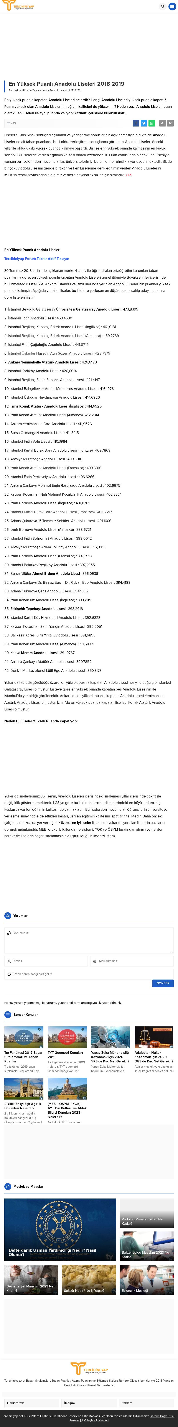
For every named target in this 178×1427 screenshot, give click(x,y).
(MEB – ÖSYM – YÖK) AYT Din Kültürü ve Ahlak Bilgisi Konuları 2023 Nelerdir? (67, 1110)
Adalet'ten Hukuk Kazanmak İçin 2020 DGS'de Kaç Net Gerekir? (154, 1057)
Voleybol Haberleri (96, 1420)
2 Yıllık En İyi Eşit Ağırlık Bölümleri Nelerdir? (22, 1106)
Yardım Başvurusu (162, 1416)
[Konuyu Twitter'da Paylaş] (144, 123)
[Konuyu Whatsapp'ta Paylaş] (151, 123)
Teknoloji (76, 1420)
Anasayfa (14, 90)
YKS (23, 90)
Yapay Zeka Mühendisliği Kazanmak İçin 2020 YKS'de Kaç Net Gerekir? (110, 1057)
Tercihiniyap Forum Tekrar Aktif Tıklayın (36, 258)
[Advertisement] (89, 214)
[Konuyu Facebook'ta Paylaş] (136, 123)
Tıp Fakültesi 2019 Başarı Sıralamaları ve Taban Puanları (23, 1057)
